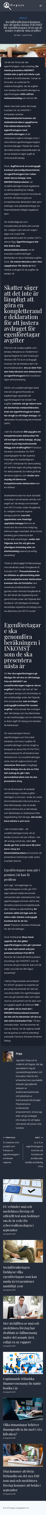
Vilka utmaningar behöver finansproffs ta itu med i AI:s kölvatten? (22, 1429)
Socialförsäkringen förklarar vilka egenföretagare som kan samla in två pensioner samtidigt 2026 (20, 1276)
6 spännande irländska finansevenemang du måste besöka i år (22, 1383)
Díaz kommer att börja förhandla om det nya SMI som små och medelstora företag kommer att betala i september (22, 1480)
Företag (23, 18)
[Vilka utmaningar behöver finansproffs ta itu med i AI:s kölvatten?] (23, 1409)
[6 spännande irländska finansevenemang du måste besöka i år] (23, 1363)
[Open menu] (40, 6)
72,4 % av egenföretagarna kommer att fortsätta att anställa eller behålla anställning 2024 (34, 1152)
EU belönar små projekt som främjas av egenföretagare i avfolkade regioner (11, 1150)
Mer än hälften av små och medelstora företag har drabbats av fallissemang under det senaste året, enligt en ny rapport (21, 1332)
